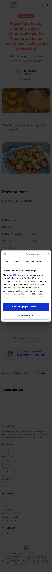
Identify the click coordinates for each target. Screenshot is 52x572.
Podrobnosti (24, 315)
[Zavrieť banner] (37, 254)
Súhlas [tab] (6, 261)
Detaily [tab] (17, 261)
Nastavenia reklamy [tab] (33, 261)
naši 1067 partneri (17, 275)
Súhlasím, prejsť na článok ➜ (26, 307)
